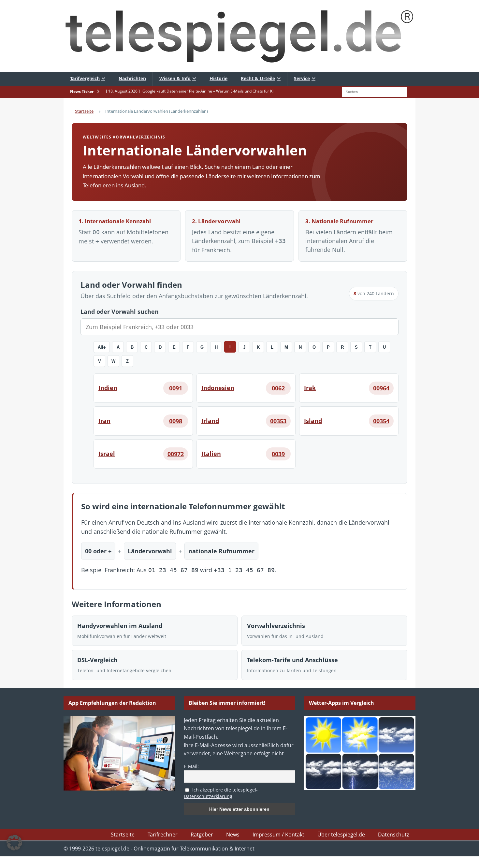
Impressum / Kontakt (278, 834)
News (233, 834)
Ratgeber (202, 834)
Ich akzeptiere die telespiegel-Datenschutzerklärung (221, 793)
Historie (218, 78)
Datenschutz (393, 834)
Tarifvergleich (85, 78)
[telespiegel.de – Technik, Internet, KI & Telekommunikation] (239, 36)
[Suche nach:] (374, 91)
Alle (102, 347)
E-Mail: (191, 766)
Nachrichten (132, 78)
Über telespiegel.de (341, 834)
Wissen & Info (175, 78)
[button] (14, 842)
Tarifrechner (163, 834)
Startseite (123, 834)
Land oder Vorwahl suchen (119, 311)
